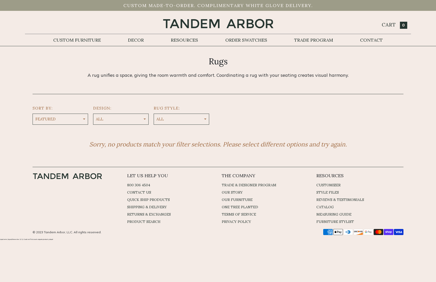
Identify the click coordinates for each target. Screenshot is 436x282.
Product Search (143, 221)
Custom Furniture (77, 40)
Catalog (325, 207)
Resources (184, 40)
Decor (136, 40)
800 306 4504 (138, 185)
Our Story (232, 192)
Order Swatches (246, 40)
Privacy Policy (236, 221)
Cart (393, 24)
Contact (371, 40)
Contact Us (139, 192)
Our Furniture (237, 199)
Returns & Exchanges (149, 214)
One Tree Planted (240, 207)
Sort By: (43, 108)
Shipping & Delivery (147, 207)
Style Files (327, 192)
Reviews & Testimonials (340, 199)
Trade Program (313, 40)
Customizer (328, 185)
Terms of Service (239, 214)
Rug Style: (167, 108)
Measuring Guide (333, 214)
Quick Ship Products (148, 199)
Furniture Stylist (335, 221)
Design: (102, 108)
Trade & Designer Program (249, 185)
